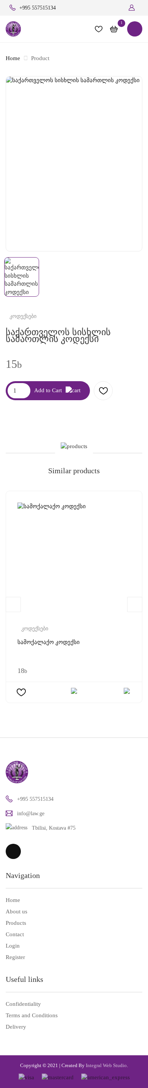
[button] (135, 8)
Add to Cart (48, 390)
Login (13, 946)
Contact (15, 934)
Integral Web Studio (106, 1065)
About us (16, 911)
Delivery (16, 1027)
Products (16, 923)
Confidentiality (23, 1004)
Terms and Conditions (32, 1015)
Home (13, 58)
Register (15, 957)
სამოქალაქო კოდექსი (48, 642)
